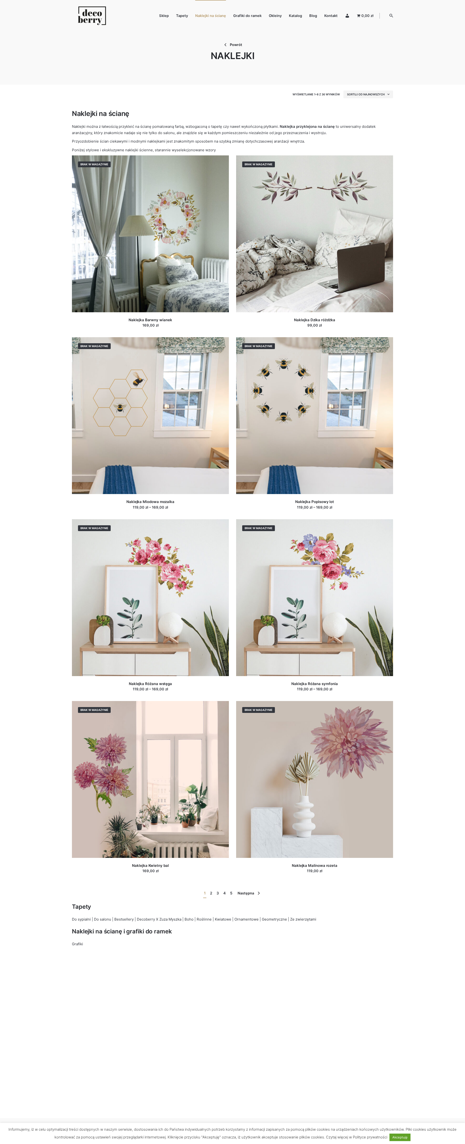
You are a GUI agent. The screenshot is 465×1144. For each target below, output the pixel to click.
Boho (189, 919)
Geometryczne (274, 919)
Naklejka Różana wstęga (150, 683)
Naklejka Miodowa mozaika (150, 501)
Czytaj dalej (150, 330)
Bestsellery (124, 919)
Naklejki (78, 126)
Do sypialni (81, 919)
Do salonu (102, 919)
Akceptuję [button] (400, 1137)
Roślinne (204, 919)
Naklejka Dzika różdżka (314, 320)
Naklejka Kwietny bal (150, 865)
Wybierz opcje (150, 512)
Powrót (235, 45)
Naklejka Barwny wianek (150, 320)
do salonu (166, 132)
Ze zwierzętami (303, 919)
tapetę (216, 126)
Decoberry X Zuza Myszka (159, 919)
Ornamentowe (246, 919)
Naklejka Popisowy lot (314, 501)
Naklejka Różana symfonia (314, 683)
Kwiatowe (223, 919)
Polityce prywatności (370, 1137)
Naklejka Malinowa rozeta (314, 865)
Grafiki (77, 944)
